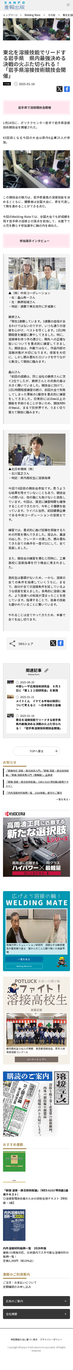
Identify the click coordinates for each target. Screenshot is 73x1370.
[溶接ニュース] (36, 1135)
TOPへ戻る (36, 751)
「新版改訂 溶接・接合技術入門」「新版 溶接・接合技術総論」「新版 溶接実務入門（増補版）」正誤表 (37, 772)
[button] (68, 5)
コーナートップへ (36, 1059)
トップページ (10, 15)
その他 (52, 15)
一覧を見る (24, 959)
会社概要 (11, 1314)
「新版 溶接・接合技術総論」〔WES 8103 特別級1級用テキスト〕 (37, 784)
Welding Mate (33, 15)
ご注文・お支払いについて (20, 1282)
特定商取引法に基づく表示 (24, 1339)
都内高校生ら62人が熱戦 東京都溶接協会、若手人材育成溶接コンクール (35, 1050)
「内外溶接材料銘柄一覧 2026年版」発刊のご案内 (34, 792)
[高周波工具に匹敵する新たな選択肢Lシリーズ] (36, 876)
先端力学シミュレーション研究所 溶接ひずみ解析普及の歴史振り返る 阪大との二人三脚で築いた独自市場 (35, 948)
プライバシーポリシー (51, 1339)
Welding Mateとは (24, 966)
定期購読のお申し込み (17, 1287)
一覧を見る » (63, 799)
